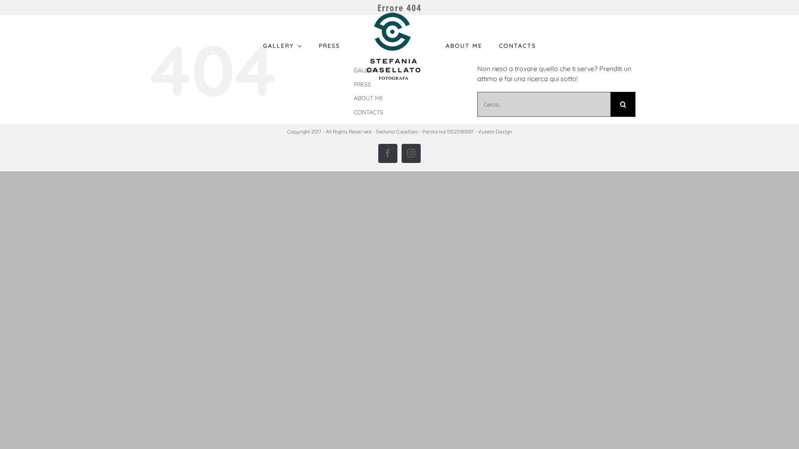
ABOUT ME (368, 98)
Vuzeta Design (495, 131)
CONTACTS (368, 112)
